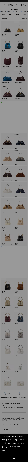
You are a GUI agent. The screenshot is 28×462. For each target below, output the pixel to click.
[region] (14, 448)
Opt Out (14, 453)
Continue (14, 458)
